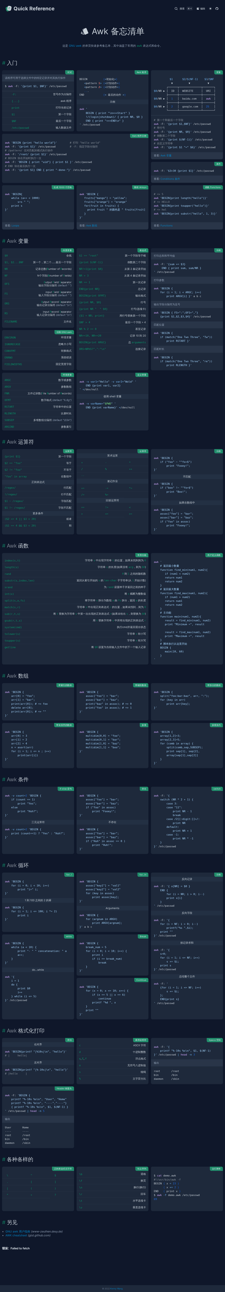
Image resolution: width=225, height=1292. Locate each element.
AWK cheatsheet (16, 1235)
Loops (15, 225)
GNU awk (75, 45)
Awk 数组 (91, 225)
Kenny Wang (116, 1288)
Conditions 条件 (170, 178)
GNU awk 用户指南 (17, 1231)
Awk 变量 (166, 155)
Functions (166, 225)
